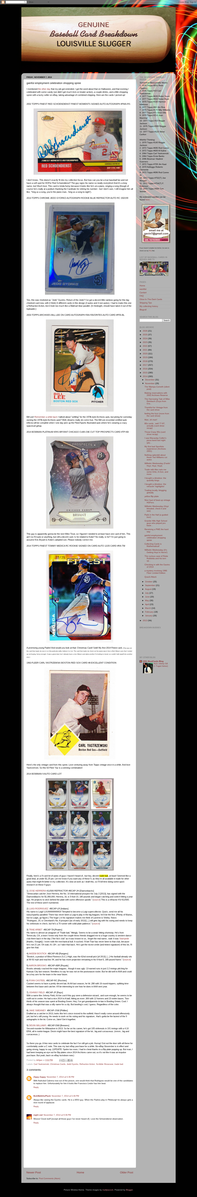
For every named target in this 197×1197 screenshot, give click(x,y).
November (150, 383)
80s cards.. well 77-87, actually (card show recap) (155, 425)
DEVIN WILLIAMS (37, 1025)
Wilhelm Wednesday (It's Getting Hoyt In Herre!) (156, 551)
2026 (145, 331)
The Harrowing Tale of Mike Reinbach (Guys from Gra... (157, 401)
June (147, 597)
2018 (145, 361)
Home (80, 1172)
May (147, 600)
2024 (145, 338)
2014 (145, 376)
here (147, 200)
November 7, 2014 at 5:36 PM (60, 1077)
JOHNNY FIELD (37, 992)
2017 (145, 365)
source (96, 900)
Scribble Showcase (104, 1064)
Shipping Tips (146, 303)
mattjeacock (107, 1190)
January (149, 616)
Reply (36, 1087)
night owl (38, 1115)
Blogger (129, 1190)
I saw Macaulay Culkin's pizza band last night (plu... (155, 440)
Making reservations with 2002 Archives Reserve (156, 394)
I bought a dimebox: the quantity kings (155, 479)
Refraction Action (87, 1064)
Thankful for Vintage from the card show (156, 408)
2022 (145, 346)
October (149, 582)
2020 (145, 354)
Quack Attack (150, 577)
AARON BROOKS (38, 965)
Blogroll (143, 310)
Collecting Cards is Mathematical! (153, 545)
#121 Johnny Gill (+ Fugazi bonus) (161, 665)
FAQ (150, 250)
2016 (145, 369)
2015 (145, 373)
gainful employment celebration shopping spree (155, 537)
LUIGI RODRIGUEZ (38, 909)
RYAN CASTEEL (37, 980)
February (149, 612)
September (150, 585)
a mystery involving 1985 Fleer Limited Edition (156, 572)
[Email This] (60, 1060)
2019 (145, 357)
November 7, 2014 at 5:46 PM (65, 1096)
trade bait (119, 1064)
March (148, 608)
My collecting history (149, 306)
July (147, 593)
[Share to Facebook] (68, 1060)
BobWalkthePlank (42, 1096)
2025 (145, 335)
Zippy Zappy (39, 1077)
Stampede (124, 938)
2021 (145, 350)
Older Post (126, 1172)
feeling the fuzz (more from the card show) (157, 414)
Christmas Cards (57, 1064)
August (148, 589)
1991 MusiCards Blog (153, 661)
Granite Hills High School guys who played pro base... (156, 523)
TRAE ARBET (35, 930)
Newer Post (33, 1172)
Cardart (143, 293)
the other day (44, 89)
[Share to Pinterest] (71, 1060)
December (150, 380)
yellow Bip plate (152, 496)
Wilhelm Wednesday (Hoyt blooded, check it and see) (157, 508)
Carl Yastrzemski (41, 1064)
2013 (145, 620)
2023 (145, 342)
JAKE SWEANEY (37, 1010)
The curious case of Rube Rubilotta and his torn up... (156, 558)
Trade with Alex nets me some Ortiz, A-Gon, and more (156, 472)
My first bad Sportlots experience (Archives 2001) (155, 448)
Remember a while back (45, 417)
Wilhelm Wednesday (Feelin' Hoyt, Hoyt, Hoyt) (157, 464)
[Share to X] (66, 1060)
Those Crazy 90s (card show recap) (155, 433)
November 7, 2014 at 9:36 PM (57, 1115)
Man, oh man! (151, 420)
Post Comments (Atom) (49, 1178)
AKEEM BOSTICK (38, 953)
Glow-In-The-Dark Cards (151, 299)
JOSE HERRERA (37, 891)
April (147, 604)
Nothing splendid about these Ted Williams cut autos (156, 457)
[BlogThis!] (63, 1060)
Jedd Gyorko (72, 1064)
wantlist (143, 289)
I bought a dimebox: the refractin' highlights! (155, 485)
